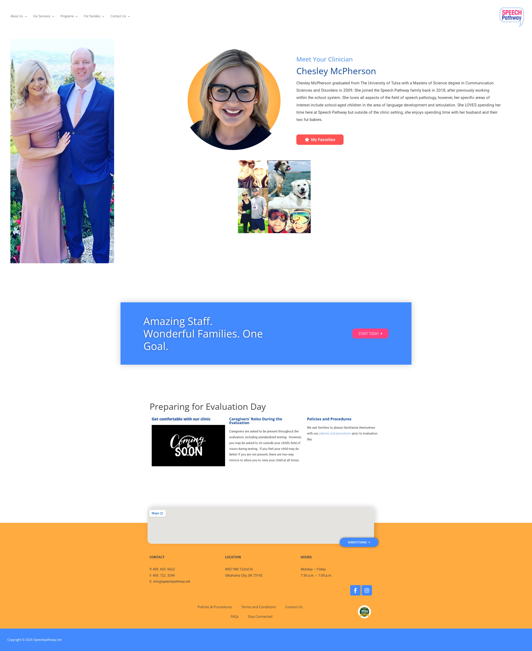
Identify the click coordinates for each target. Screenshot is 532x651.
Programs (67, 16)
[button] (188, 445)
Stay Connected (260, 616)
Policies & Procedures (215, 607)
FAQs (235, 616)
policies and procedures (335, 433)
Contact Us (118, 16)
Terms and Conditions (258, 607)
